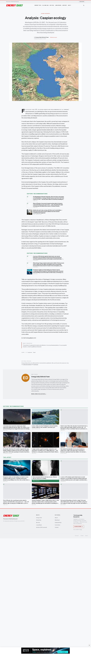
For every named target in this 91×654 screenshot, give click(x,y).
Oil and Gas (45, 5)
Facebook (30, 352)
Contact (56, 527)
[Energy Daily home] (14, 5)
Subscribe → (78, 526)
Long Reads (58, 5)
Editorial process (53, 37)
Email (34, 352)
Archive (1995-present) (41, 527)
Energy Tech (38, 5)
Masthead (57, 520)
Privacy (77, 535)
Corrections (57, 525)
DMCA (86, 535)
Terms (82, 535)
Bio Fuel (52, 5)
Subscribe (81, 1)
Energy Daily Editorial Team (42, 37)
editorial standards (27, 364)
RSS (81, 529)
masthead (35, 364)
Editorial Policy (58, 522)
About (69, 5)
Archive (64, 5)
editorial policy (35, 391)
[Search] (84, 5)
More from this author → (38, 393)
